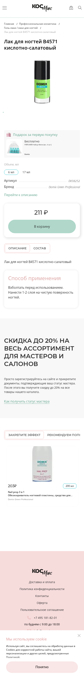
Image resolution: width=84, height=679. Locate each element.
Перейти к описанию (20, 195)
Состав (39, 248)
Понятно (42, 667)
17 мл (26, 172)
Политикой (13, 657)
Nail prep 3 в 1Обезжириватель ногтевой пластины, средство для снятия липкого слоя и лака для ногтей (39, 495)
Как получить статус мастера (27, 401)
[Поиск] (80, 8)
